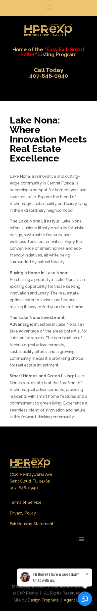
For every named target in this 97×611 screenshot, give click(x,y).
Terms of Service (26, 502)
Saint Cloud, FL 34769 (30, 481)
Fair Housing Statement (31, 524)
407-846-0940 (24, 488)
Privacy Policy (23, 513)
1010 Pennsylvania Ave (31, 474)
